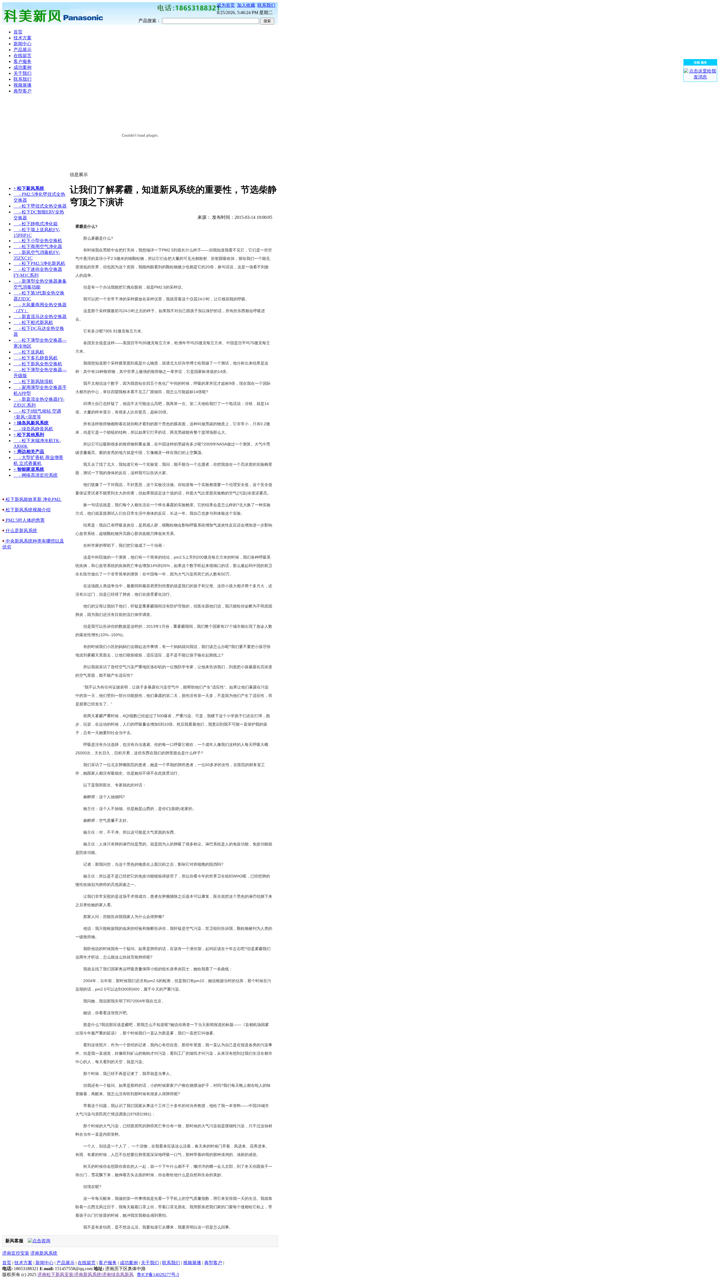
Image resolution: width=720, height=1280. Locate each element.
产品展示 (66, 1262)
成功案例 (129, 1262)
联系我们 (266, 5)
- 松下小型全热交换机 (38, 240)
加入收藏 (246, 5)
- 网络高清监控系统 (36, 475)
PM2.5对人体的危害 (24, 520)
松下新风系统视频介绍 (27, 509)
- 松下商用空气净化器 (38, 246)
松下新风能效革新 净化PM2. (33, 499)
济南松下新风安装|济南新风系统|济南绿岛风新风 (85, 1274)
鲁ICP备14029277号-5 (158, 1274)
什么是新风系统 (20, 530)
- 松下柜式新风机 (33, 322)
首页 (6, 1262)
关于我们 (150, 1262)
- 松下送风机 (29, 352)
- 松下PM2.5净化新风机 (39, 263)
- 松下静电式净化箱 (36, 223)
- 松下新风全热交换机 (38, 363)
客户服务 (108, 1262)
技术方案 (23, 1262)
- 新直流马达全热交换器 (40, 316)
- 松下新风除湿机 (33, 381)
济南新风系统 (43, 1253)
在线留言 (87, 1262)
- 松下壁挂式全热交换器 (40, 206)
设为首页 (226, 5)
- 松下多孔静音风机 (36, 358)
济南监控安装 (15, 1253)
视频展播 (192, 1262)
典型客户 (213, 1262)
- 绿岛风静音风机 (33, 428)
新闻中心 (44, 1262)
